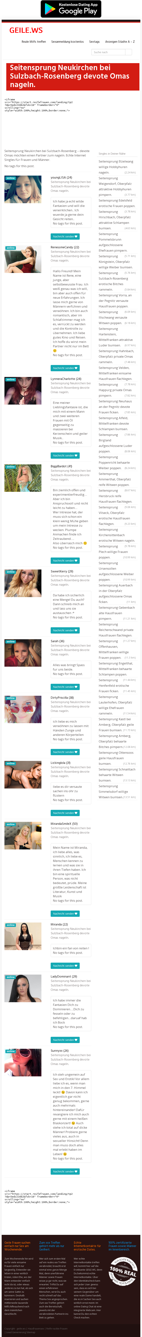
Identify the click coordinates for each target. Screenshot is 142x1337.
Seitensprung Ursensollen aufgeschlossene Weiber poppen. (117, 571)
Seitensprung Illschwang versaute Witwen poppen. (117, 317)
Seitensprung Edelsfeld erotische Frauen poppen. (117, 203)
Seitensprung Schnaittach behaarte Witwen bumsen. (117, 774)
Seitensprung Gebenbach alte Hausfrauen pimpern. (117, 613)
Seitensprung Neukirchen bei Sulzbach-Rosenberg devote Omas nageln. (71, 186)
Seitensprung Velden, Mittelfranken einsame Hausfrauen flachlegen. (117, 374)
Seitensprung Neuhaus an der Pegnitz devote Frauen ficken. (117, 406)
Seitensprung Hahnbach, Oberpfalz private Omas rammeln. (117, 356)
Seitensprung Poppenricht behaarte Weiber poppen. (117, 462)
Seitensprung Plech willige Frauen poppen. (117, 551)
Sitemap (30, 1332)
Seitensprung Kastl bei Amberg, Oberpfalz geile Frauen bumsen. (117, 724)
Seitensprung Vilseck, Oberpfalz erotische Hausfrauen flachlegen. (117, 515)
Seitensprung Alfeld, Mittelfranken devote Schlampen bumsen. (117, 424)
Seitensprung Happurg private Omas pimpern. (117, 390)
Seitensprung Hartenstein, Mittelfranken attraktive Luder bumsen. (117, 337)
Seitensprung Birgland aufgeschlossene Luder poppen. (117, 443)
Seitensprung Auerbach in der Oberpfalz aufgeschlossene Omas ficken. (117, 593)
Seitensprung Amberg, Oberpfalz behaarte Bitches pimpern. (117, 741)
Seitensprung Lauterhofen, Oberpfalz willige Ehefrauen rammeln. (117, 705)
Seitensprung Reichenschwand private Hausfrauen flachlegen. (117, 630)
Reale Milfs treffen (34, 41)
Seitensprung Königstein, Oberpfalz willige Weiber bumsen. (117, 262)
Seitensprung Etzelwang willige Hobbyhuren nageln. (117, 166)
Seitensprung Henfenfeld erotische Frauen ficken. (117, 685)
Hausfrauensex (36, 1328)
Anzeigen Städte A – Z (120, 41)
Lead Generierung (16, 1332)
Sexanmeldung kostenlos (67, 41)
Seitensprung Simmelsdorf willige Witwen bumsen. (117, 791)
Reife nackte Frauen (56, 1328)
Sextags (94, 41)
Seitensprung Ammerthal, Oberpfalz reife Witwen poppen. (117, 480)
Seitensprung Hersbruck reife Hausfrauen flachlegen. (117, 496)
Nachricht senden (64, 236)
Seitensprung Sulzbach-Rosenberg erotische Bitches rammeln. (117, 281)
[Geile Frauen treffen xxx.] (27, 30)
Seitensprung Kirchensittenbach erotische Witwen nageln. (117, 535)
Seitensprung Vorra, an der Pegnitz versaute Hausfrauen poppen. (117, 301)
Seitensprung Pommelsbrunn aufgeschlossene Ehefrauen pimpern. (117, 242)
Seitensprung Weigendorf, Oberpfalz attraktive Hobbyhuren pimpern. (117, 186)
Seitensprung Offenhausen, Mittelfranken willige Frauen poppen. (117, 649)
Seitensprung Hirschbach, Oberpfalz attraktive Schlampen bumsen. (117, 219)
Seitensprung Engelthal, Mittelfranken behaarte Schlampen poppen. (117, 669)
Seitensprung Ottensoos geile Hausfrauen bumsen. (117, 758)
